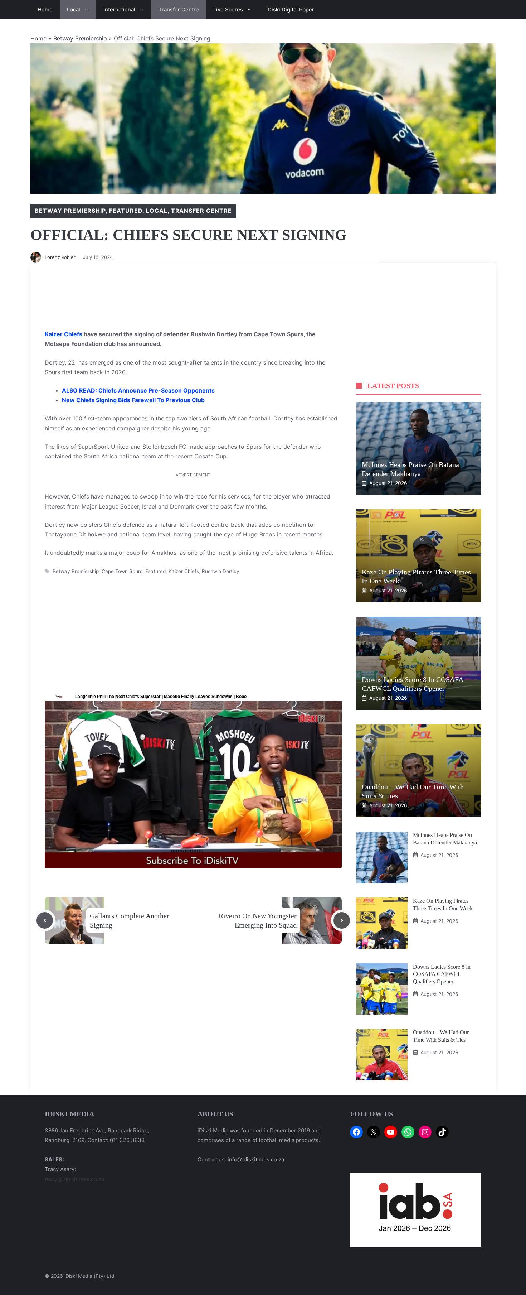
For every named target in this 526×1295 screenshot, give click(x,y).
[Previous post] (44, 920)
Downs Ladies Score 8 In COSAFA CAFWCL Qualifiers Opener (442, 974)
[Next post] (341, 920)
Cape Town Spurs (122, 571)
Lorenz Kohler (60, 257)
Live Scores (228, 9)
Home (45, 9)
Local (73, 9)
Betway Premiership (80, 38)
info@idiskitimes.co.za (256, 1159)
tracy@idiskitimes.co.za (74, 1179)
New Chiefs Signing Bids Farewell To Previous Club (133, 400)
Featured (125, 210)
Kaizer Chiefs (64, 334)
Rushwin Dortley (220, 571)
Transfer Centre (179, 9)
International (119, 9)
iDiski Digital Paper (290, 9)
